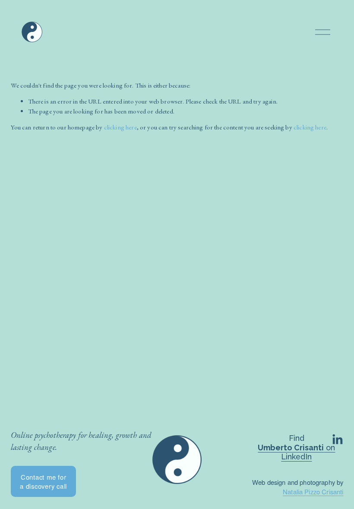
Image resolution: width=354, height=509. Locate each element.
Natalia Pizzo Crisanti (313, 491)
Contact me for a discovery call (43, 481)
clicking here (120, 127)
